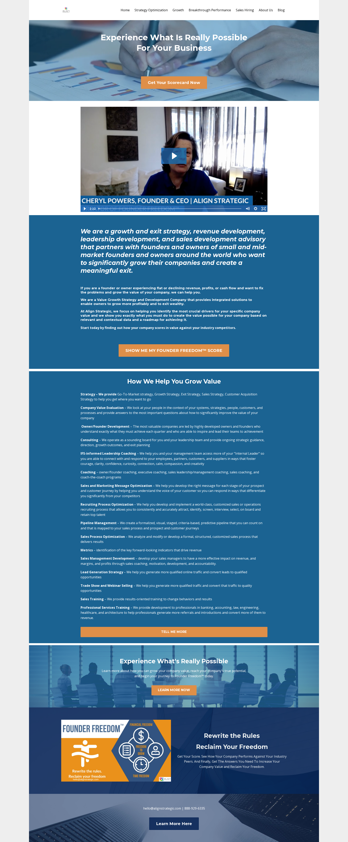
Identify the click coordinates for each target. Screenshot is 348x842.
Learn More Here (174, 823)
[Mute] (247, 208)
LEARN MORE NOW (174, 690)
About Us (266, 10)
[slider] (170, 208)
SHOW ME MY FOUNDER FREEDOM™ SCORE (173, 350)
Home (125, 10)
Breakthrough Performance (210, 10)
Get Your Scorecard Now (174, 82)
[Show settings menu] (256, 208)
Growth (178, 10)
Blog (281, 10)
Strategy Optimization (151, 10)
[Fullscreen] (264, 208)
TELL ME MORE (174, 632)
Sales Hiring (245, 10)
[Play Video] (84, 208)
